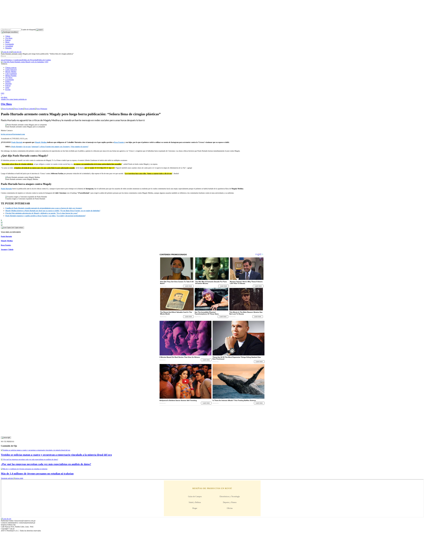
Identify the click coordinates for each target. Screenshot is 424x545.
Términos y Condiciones (13, 60)
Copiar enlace (18, 227)
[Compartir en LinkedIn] (29, 109)
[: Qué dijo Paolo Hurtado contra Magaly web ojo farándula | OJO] (24, 62)
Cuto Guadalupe (11, 74)
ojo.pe (3, 60)
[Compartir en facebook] (7, 109)
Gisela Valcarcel (11, 70)
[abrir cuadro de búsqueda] (40, 30)
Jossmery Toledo (7, 249)
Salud (7, 87)
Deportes (8, 48)
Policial (7, 40)
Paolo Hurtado (6, 189)
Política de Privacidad (29, 60)
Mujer (7, 42)
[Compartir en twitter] (18, 109)
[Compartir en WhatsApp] (41, 109)
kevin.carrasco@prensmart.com (13, 134)
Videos (7, 36)
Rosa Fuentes (6, 245)
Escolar (7, 89)
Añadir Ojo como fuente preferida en (14, 99)
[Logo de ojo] (6, 52)
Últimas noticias (10, 68)
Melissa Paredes (10, 76)
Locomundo (9, 44)
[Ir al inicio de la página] (6, 437)
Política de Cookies (44, 60)
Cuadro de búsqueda (28, 30)
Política (7, 82)
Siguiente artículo (7, 478)
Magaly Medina (10, 72)
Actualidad (9, 46)
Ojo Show (8, 38)
